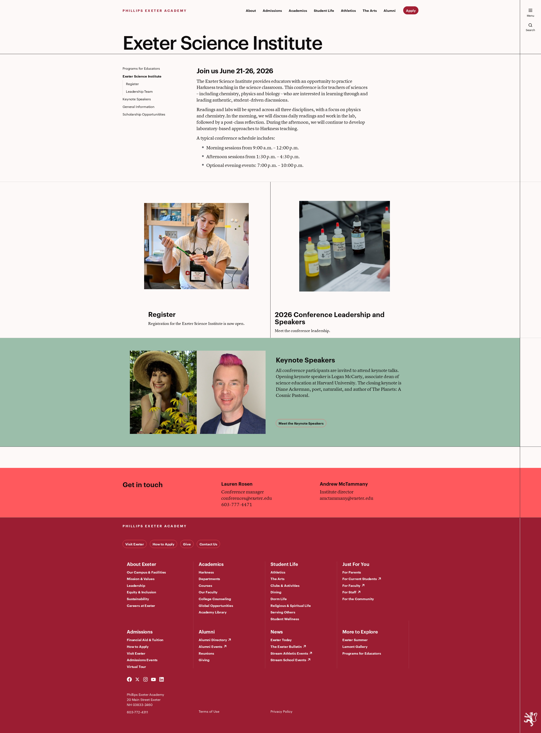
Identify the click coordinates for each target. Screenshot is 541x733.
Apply (411, 10)
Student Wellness (284, 618)
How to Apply (163, 544)
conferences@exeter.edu (246, 498)
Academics (298, 10)
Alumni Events (210, 646)
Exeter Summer (355, 639)
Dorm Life (278, 598)
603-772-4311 (137, 712)
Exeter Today (281, 639)
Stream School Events (288, 659)
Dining (275, 592)
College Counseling (215, 598)
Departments (209, 578)
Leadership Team (139, 91)
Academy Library (213, 612)
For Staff (349, 592)
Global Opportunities (216, 605)
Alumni (390, 10)
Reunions (206, 653)
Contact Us (208, 544)
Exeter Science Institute (142, 76)
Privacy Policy (281, 711)
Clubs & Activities (284, 585)
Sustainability (138, 598)
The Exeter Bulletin (286, 646)
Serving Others (282, 612)
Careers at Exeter (141, 605)
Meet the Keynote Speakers (301, 423)
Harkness (206, 572)
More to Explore (360, 631)
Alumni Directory (213, 639)
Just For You (355, 564)
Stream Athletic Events (289, 653)
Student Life (324, 10)
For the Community (358, 598)
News (276, 631)
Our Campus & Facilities (146, 572)
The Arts (370, 10)
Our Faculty (208, 592)
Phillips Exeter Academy (155, 10)
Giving (204, 659)
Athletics (348, 10)
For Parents (351, 572)
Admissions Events (142, 659)
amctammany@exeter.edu (346, 498)
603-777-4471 (236, 504)
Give (187, 544)
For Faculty (351, 585)
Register (132, 84)
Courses (205, 585)
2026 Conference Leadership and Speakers (330, 317)
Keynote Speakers (137, 99)
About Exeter (141, 564)
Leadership (136, 585)
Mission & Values (140, 578)
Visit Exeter (134, 544)
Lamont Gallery (354, 646)
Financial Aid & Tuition (145, 639)
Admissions (272, 10)
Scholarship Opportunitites (144, 114)
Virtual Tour (136, 666)
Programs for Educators (141, 68)
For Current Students (359, 578)
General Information (138, 106)
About (251, 10)
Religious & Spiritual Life (290, 605)
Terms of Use (209, 711)
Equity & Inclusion (141, 592)
